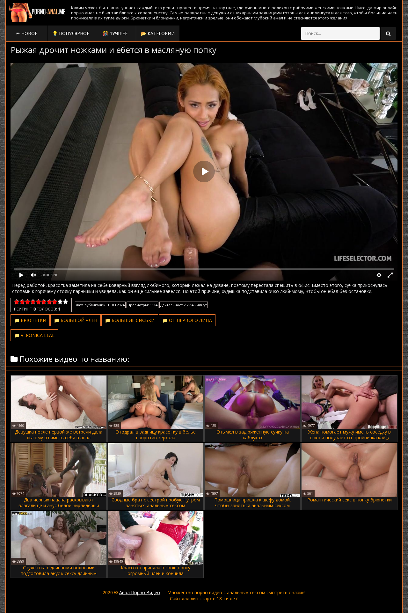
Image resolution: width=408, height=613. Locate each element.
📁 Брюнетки (30, 320)
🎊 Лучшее (115, 33)
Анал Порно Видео (139, 592)
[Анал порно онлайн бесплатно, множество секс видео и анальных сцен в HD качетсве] (37, 12)
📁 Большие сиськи (130, 320)
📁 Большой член (75, 320)
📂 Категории (158, 33)
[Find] (388, 33)
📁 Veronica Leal (34, 335)
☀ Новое (26, 33)
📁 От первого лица (187, 320)
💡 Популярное (70, 33)
